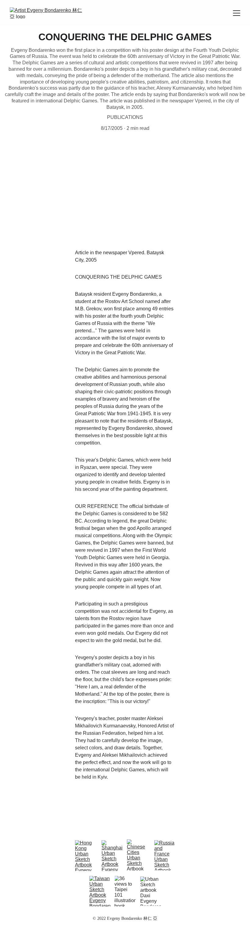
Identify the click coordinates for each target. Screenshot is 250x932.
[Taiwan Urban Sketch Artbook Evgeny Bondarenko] (100, 891)
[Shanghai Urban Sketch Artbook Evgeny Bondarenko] (112, 855)
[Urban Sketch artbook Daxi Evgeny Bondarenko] (150, 891)
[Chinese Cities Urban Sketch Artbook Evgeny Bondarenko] (138, 854)
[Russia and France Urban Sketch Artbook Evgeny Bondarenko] (164, 855)
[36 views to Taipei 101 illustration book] (125, 891)
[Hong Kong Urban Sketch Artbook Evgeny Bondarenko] (86, 855)
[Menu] (236, 13)
